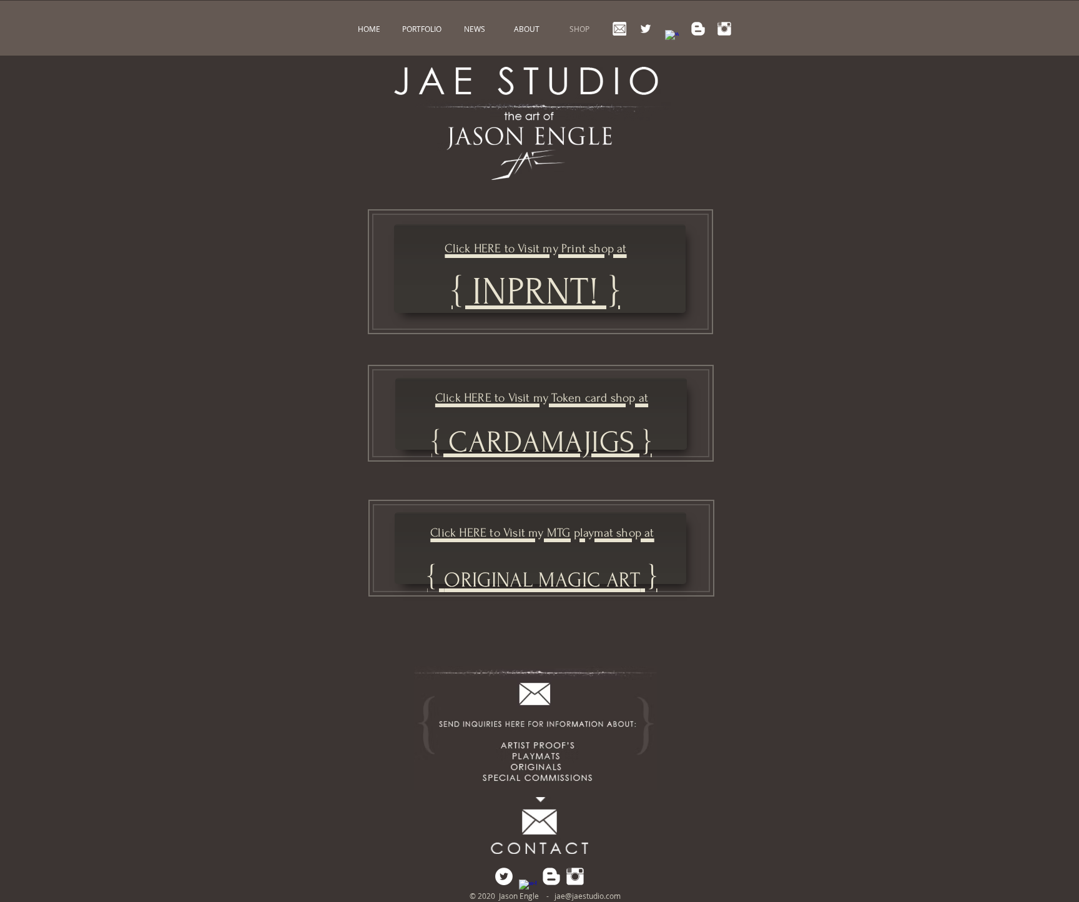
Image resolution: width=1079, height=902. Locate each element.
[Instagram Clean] (724, 29)
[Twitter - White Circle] (504, 876)
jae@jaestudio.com (587, 896)
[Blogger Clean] (698, 29)
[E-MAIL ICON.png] (619, 29)
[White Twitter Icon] (646, 29)
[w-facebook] (672, 37)
